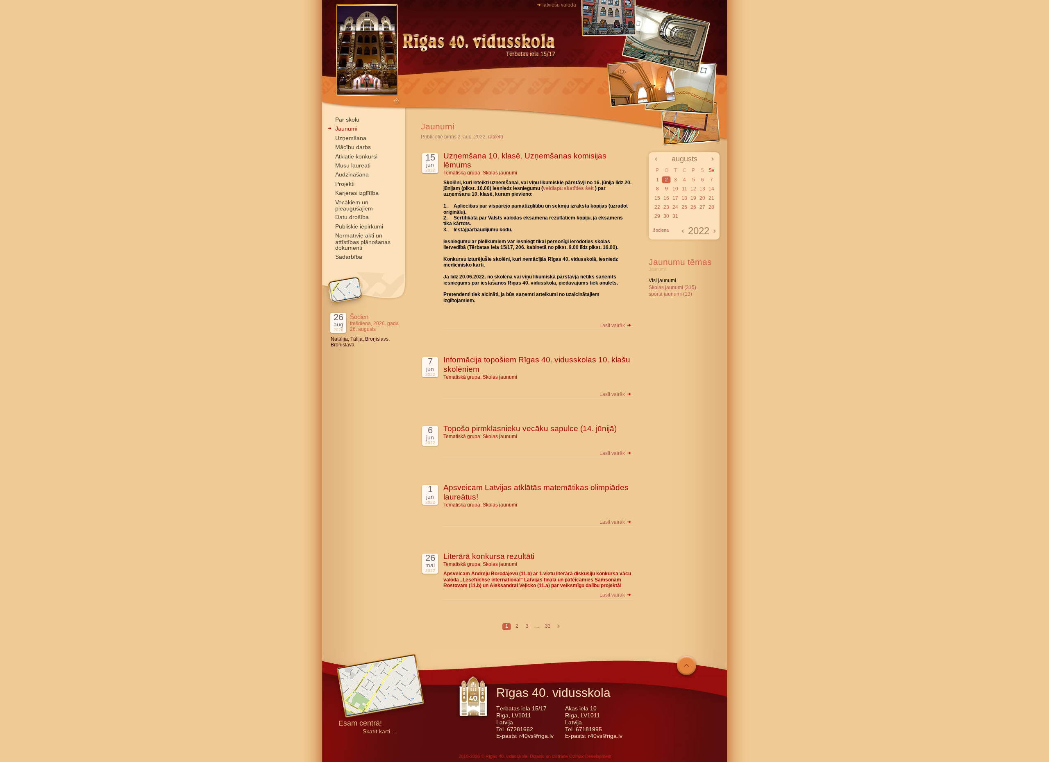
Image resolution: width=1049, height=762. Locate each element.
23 (666, 207)
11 (684, 189)
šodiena (661, 230)
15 (657, 198)
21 (711, 198)
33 (548, 626)
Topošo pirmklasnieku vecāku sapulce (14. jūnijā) (530, 428)
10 (675, 189)
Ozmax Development (590, 756)
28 (711, 207)
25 (684, 207)
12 (693, 189)
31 (675, 216)
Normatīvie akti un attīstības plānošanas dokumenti (363, 241)
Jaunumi (346, 128)
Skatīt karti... (379, 731)
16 (666, 198)
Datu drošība (352, 217)
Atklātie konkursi (356, 156)
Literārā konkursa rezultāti (488, 556)
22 (657, 207)
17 (675, 198)
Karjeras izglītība (357, 193)
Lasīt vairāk (612, 325)
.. (537, 626)
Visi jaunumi (662, 280)
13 (702, 189)
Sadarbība (348, 256)
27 (702, 207)
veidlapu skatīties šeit (568, 188)
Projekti (344, 184)
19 (693, 198)
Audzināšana (352, 174)
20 (702, 198)
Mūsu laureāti (352, 165)
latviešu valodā (559, 5)
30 (666, 216)
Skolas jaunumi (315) (672, 287)
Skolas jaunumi (500, 173)
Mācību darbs (353, 147)
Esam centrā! (360, 723)
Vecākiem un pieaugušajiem (354, 205)
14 (711, 189)
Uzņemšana (350, 138)
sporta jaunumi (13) (670, 294)
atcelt (496, 137)
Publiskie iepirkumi (359, 226)
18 (684, 198)
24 (675, 207)
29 (657, 216)
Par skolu (347, 119)
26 (693, 207)
